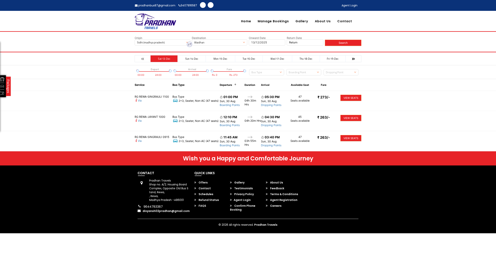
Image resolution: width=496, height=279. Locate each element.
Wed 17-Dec (277, 59)
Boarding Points (230, 105)
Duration (250, 84)
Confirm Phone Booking (242, 208)
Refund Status (208, 200)
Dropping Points (271, 105)
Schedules (205, 194)
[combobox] (266, 72)
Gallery (301, 21)
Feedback (277, 188)
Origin (138, 38)
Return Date (294, 38)
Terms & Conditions (284, 194)
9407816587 (189, 5)
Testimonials (243, 188)
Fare (323, 84)
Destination (199, 38)
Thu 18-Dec (306, 59)
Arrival (265, 84)
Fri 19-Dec (332, 59)
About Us (323, 21)
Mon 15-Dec (220, 59)
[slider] (137, 70)
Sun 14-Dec (191, 59)
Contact (344, 21)
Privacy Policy (244, 194)
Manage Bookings (273, 21)
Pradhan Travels (265, 225)
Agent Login (349, 5)
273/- (324, 97)
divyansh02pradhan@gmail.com (166, 211)
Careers (276, 206)
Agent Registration (283, 200)
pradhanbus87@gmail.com (156, 5)
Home (246, 21)
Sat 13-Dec (164, 59)
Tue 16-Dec (249, 59)
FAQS (202, 206)
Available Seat (300, 84)
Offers (203, 182)
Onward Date (257, 38)
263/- (323, 117)
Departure (226, 84)
